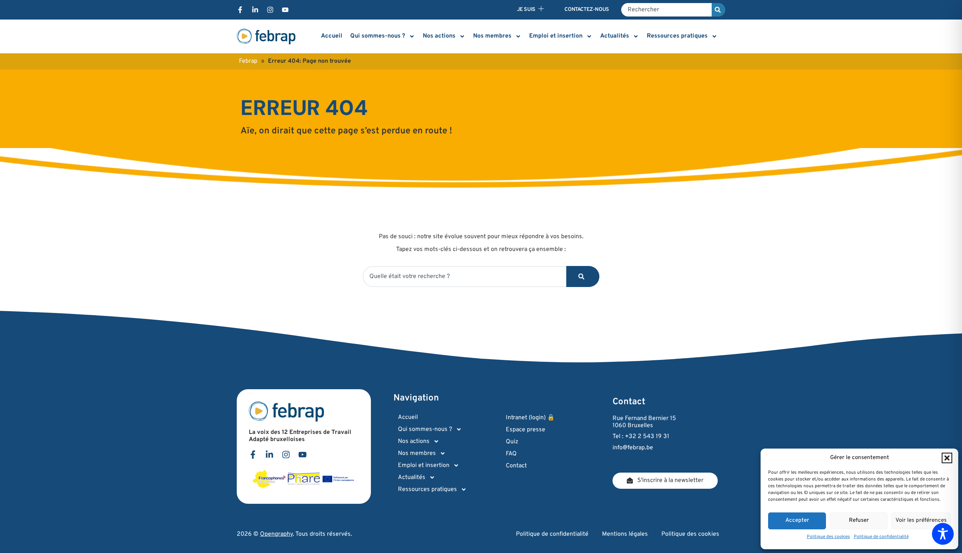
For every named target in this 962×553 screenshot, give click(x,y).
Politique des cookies (828, 537)
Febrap (248, 61)
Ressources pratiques (677, 36)
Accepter (797, 520)
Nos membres (492, 36)
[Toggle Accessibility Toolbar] (942, 533)
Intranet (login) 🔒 (530, 418)
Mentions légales (625, 534)
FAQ (511, 454)
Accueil (331, 36)
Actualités (614, 36)
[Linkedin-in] (255, 9)
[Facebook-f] (240, 9)
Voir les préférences (921, 520)
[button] (947, 458)
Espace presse (525, 430)
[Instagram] (270, 9)
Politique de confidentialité (881, 537)
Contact (516, 466)
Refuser (859, 520)
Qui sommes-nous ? (377, 36)
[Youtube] (285, 9)
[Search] (718, 10)
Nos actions (439, 36)
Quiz (512, 442)
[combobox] (666, 10)
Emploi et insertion (555, 36)
